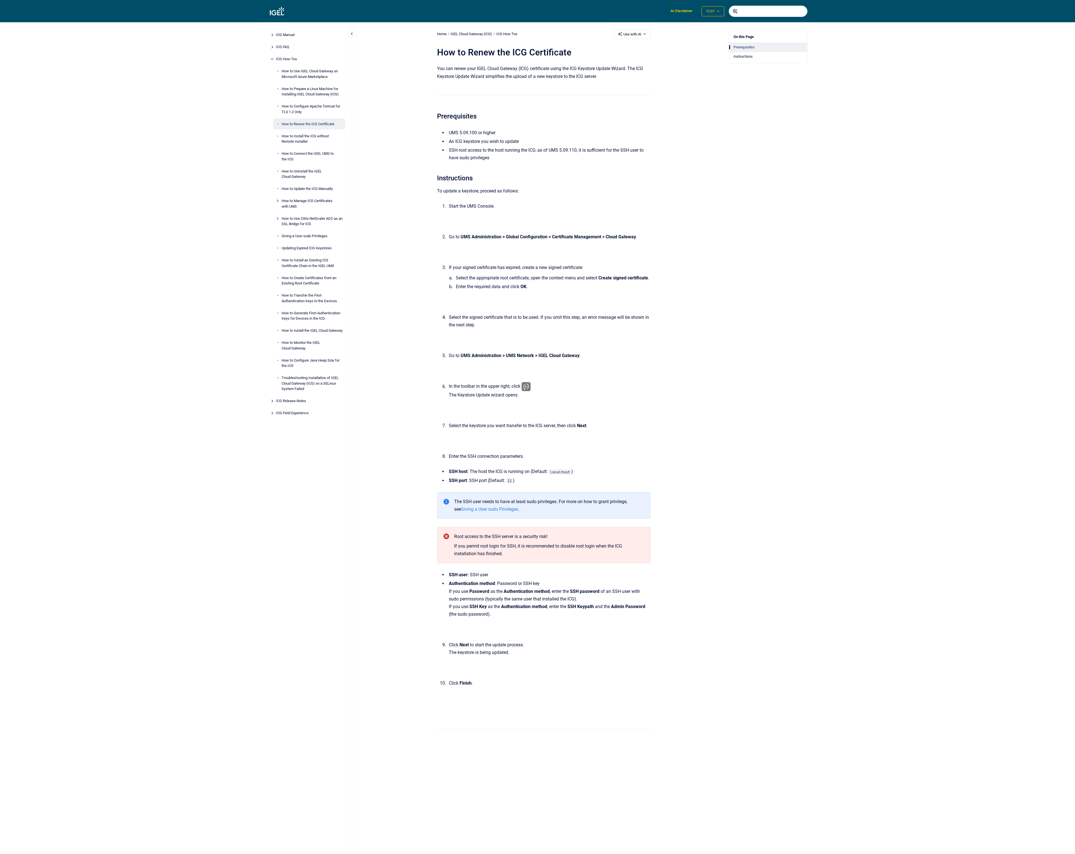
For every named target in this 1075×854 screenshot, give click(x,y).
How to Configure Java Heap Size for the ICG (311, 363)
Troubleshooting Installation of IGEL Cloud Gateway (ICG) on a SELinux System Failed (310, 383)
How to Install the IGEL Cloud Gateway (312, 330)
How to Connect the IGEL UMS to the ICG (308, 156)
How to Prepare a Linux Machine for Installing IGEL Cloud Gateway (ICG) (310, 91)
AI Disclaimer (681, 11)
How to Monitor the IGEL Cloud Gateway (301, 345)
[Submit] (735, 11)
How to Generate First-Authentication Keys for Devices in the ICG (311, 315)
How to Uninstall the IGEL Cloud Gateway (302, 174)
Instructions (743, 56)
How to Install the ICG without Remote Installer (305, 139)
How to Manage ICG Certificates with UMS (307, 204)
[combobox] (768, 11)
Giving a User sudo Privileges (304, 236)
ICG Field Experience (292, 413)
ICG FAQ (282, 47)
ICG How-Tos (286, 59)
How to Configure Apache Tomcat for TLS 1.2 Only (311, 109)
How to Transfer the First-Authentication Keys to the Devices (309, 298)
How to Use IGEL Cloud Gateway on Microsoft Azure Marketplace (310, 74)
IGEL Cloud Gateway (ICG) (471, 34)
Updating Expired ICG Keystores (307, 248)
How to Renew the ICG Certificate (308, 124)
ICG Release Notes (291, 401)
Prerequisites (744, 47)
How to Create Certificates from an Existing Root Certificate (309, 280)
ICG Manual (285, 35)
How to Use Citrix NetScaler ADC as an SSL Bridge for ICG (312, 221)
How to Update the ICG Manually (307, 189)
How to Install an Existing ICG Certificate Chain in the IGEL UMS (308, 263)
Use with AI (632, 34)
